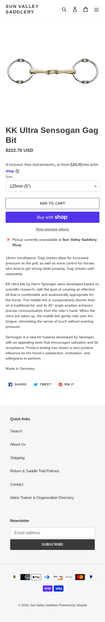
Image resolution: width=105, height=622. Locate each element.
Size (9, 177)
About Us (18, 444)
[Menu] (96, 9)
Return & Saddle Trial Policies (34, 471)
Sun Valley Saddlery (22, 9)
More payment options (52, 229)
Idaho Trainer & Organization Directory (42, 497)
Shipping (17, 458)
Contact (16, 484)
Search (16, 431)
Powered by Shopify (73, 605)
